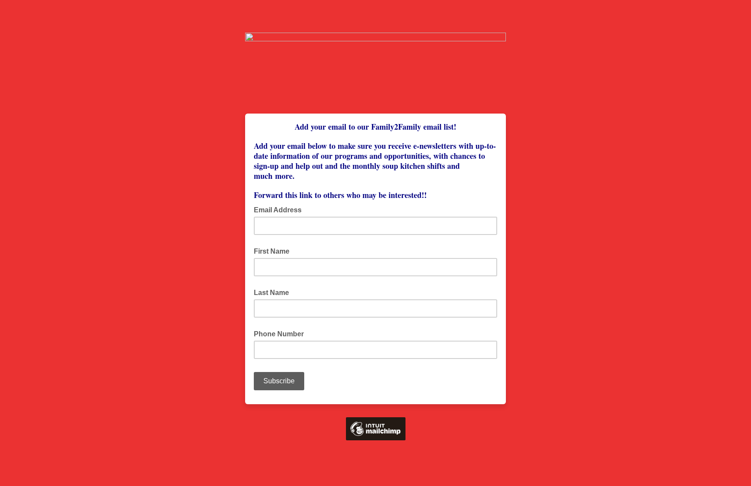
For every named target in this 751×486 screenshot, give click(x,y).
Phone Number (279, 334)
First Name (271, 251)
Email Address (280, 209)
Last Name (271, 292)
